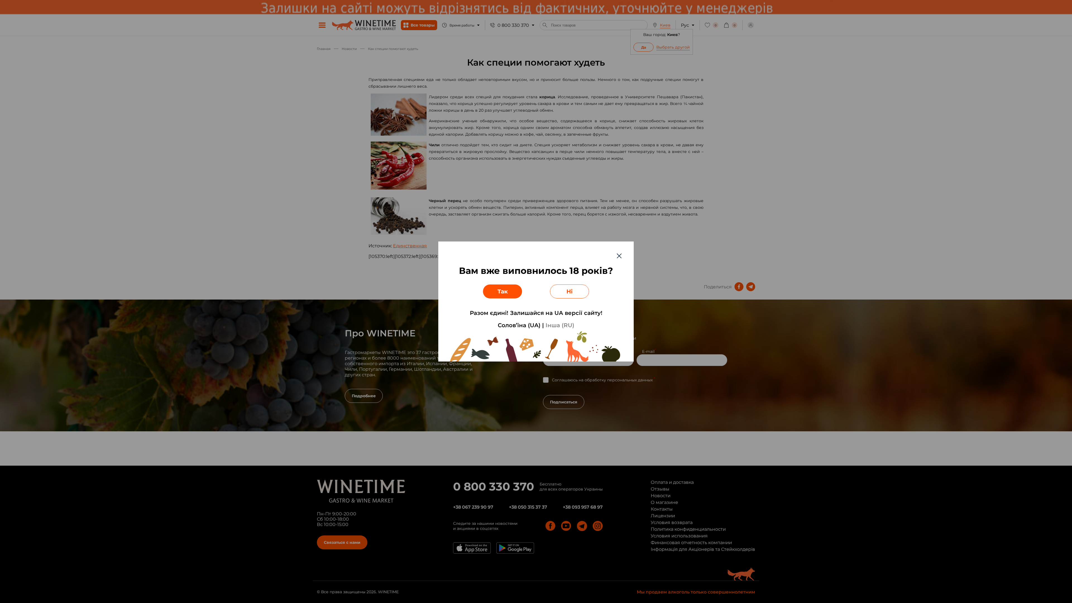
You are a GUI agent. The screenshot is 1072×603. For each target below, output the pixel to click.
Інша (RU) (559, 325)
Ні (569, 291)
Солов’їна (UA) (519, 325)
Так (502, 291)
